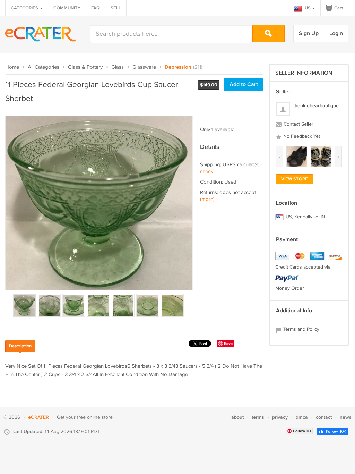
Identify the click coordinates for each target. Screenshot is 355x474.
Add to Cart (244, 84)
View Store (294, 179)
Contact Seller (297, 124)
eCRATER (38, 417)
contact (324, 417)
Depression (178, 67)
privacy (280, 417)
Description (20, 346)
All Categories (43, 67)
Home (12, 67)
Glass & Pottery (85, 67)
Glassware (144, 67)
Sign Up (309, 33)
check (206, 172)
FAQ (95, 8)
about (237, 417)
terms (258, 417)
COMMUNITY (66, 8)
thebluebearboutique (316, 106)
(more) (207, 199)
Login (336, 33)
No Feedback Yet (301, 136)
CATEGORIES (25, 8)
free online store (95, 417)
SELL (116, 8)
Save (228, 343)
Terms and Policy (300, 329)
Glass (117, 67)
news (346, 417)
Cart (338, 8)
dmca (302, 417)
